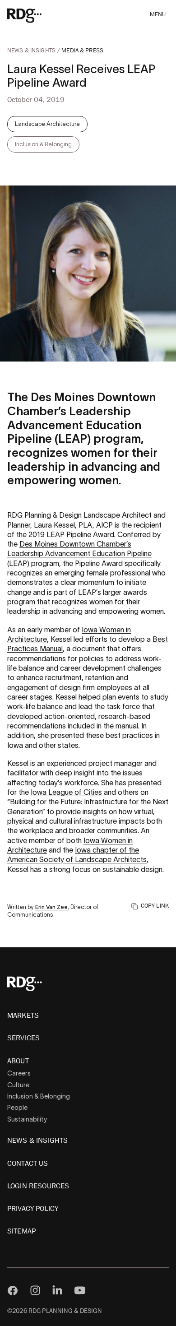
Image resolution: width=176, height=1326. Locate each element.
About (18, 1061)
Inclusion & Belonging (38, 1096)
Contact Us (27, 1163)
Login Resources (38, 1186)
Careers (19, 1073)
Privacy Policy (32, 1209)
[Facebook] (12, 1290)
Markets (23, 1015)
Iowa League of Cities (66, 792)
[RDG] (37, 15)
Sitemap (21, 1231)
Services (23, 1038)
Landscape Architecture (47, 124)
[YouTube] (80, 1290)
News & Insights (32, 51)
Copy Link (155, 906)
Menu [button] (158, 15)
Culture (18, 1085)
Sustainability (27, 1119)
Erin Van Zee (51, 907)
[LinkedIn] (57, 1290)
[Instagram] (35, 1290)
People (17, 1107)
